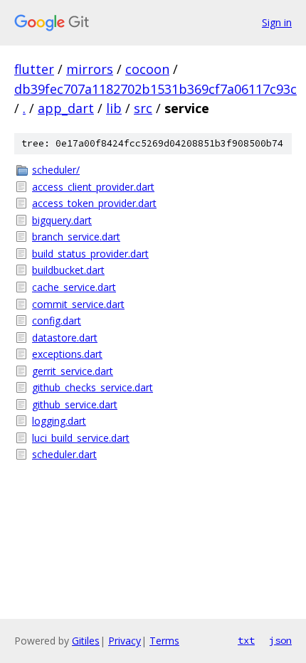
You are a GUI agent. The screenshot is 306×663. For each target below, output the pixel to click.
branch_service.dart (76, 236)
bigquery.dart (62, 220)
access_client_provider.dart (93, 186)
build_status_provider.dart (90, 253)
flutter (34, 69)
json (280, 640)
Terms (164, 640)
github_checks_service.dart (92, 387)
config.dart (56, 320)
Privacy (124, 640)
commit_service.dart (78, 304)
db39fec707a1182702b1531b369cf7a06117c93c (155, 88)
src (143, 108)
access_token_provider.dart (94, 203)
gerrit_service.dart (72, 371)
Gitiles (86, 640)
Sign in (277, 22)
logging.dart (59, 421)
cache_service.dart (74, 287)
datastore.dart (64, 337)
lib (114, 108)
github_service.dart (74, 404)
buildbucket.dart (68, 270)
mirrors (89, 69)
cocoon (147, 69)
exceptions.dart (67, 354)
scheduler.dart (64, 454)
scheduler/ (56, 169)
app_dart (66, 108)
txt (246, 640)
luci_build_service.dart (81, 438)
